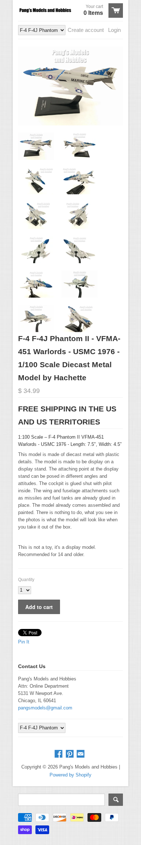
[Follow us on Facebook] (59, 754)
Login (114, 30)
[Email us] (81, 754)
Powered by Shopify (70, 775)
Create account (86, 30)
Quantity (26, 579)
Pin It (23, 642)
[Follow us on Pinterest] (70, 754)
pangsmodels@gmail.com (45, 708)
